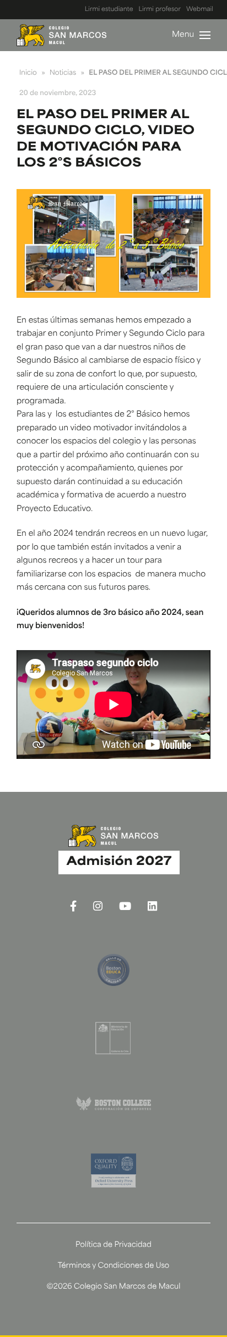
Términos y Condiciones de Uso (114, 1266)
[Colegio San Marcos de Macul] (61, 35)
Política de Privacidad (113, 1245)
